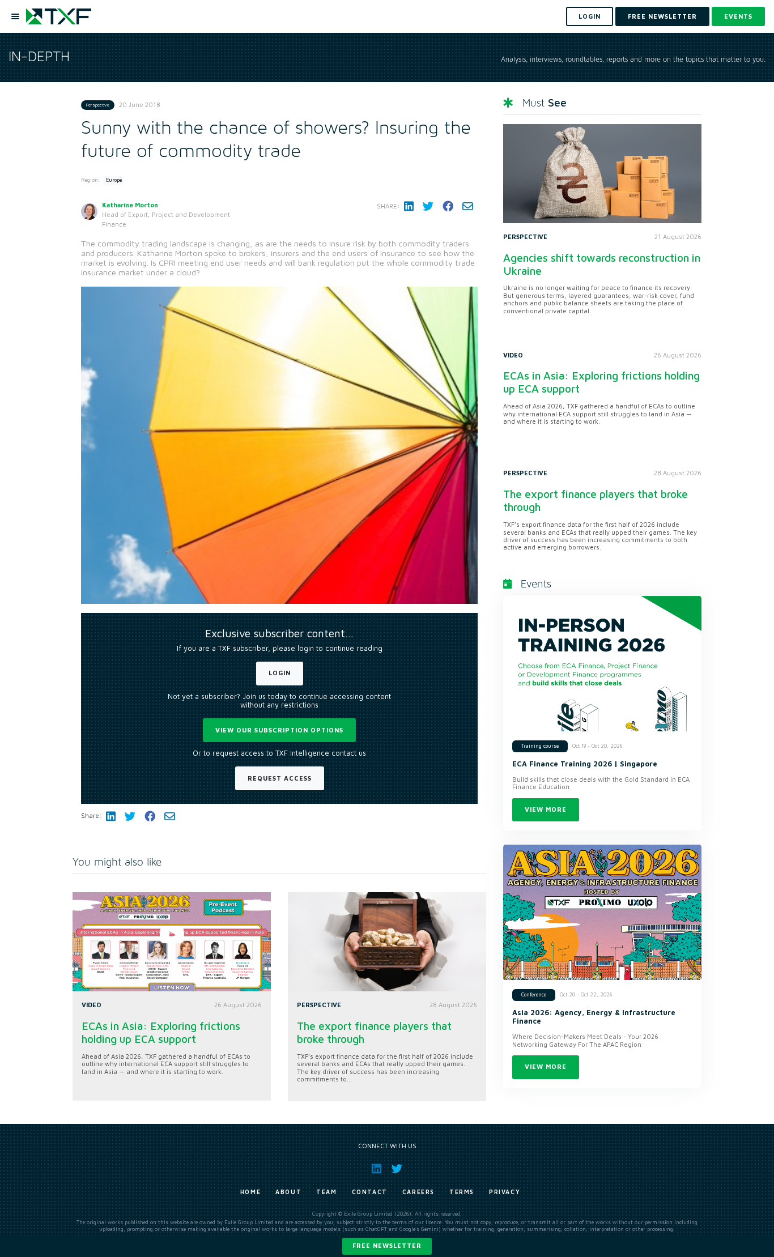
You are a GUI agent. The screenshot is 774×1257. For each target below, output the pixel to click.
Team (326, 1191)
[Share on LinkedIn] (408, 206)
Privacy (504, 1191)
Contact (370, 1191)
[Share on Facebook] (448, 206)
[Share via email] (468, 206)
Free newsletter (387, 1245)
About (288, 1191)
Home (250, 1191)
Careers (418, 1191)
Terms (461, 1191)
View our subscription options (279, 730)
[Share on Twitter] (428, 206)
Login (280, 672)
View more (546, 809)
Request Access (280, 778)
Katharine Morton (130, 204)
